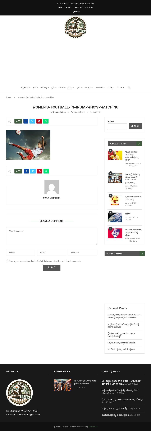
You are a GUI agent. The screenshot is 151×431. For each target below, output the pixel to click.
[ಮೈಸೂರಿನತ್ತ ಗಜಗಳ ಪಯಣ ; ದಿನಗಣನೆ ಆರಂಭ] (62, 385)
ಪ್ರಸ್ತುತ (70, 88)
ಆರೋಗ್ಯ (44, 88)
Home (60, 7)
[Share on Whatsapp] (46, 121)
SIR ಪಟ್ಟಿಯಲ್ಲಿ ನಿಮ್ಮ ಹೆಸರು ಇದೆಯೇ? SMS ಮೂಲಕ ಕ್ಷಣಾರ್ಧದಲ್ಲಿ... (132, 178)
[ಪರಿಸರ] (115, 217)
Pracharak (93, 426)
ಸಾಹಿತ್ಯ (109, 88)
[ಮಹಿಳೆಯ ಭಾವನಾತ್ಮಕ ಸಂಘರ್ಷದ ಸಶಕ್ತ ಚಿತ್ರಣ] (115, 233)
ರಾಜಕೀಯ (99, 88)
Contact (89, 7)
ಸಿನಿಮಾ (119, 88)
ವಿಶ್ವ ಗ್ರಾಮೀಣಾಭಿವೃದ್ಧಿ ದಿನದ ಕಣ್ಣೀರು (121, 342)
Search (111, 121)
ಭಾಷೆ (78, 88)
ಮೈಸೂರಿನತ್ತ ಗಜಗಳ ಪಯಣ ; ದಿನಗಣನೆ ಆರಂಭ (85, 382)
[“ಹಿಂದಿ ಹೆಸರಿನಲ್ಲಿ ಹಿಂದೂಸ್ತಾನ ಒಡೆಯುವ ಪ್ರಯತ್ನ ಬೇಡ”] (115, 156)
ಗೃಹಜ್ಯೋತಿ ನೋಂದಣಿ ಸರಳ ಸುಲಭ (133, 198)
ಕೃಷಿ (52, 88)
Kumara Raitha (59, 112)
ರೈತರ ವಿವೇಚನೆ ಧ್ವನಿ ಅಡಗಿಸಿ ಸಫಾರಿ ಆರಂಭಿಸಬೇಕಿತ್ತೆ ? (122, 399)
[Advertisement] (75, 61)
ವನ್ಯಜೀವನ (24, 88)
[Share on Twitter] (32, 121)
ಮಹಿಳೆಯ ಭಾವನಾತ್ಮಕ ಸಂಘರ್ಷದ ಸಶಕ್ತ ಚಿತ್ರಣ (133, 232)
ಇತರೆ (35, 88)
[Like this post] (19, 121)
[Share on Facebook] (25, 121)
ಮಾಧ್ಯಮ (88, 88)
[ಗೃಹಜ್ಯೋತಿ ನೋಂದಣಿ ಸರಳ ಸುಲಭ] (115, 200)
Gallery (78, 7)
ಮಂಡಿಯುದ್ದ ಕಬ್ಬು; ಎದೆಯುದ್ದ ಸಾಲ (121, 349)
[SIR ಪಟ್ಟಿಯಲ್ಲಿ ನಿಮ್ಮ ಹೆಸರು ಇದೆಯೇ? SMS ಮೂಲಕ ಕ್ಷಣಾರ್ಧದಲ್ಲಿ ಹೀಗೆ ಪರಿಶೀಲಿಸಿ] (115, 178)
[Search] (129, 87)
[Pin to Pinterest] (39, 121)
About (69, 7)
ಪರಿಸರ (60, 88)
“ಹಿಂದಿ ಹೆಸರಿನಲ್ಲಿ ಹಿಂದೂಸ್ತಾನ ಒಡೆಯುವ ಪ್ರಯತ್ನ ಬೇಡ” (131, 156)
